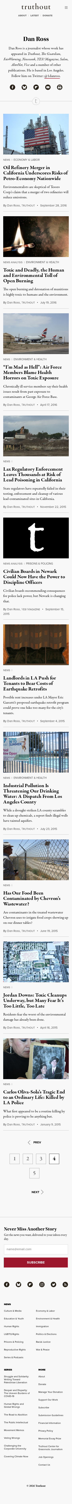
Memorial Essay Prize (49, 1438)
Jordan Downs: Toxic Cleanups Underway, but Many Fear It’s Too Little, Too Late (35, 1001)
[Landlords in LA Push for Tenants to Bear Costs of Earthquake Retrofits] (36, 644)
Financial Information (49, 1423)
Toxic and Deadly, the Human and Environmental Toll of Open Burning (33, 276)
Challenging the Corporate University (15, 1447)
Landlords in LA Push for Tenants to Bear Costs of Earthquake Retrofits (29, 684)
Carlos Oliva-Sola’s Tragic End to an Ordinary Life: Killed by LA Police (34, 1097)
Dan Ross (13, 205)
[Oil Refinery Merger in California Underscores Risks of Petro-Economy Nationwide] (36, 134)
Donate (42, 1384)
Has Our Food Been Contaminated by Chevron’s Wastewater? (31, 899)
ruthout (28, 205)
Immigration (42, 1326)
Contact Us (44, 1465)
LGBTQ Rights (11, 1334)
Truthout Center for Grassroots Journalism (50, 1448)
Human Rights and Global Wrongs (14, 1405)
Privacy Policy (45, 1431)
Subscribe (43, 1407)
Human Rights (11, 1326)
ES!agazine (30, 609)
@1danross (52, 76)
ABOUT (22, 15)
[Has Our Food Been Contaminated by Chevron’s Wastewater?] (36, 859)
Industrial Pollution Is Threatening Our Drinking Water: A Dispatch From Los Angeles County (32, 794)
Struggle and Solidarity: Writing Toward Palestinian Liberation (16, 1379)
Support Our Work (48, 1400)
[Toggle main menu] (67, 7)
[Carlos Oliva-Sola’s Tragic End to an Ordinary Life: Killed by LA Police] (36, 1058)
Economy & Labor (27, 160)
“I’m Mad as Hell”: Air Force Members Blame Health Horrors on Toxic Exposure (32, 373)
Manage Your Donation (50, 1392)
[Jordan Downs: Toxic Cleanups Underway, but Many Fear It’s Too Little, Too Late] (36, 961)
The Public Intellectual (16, 1422)
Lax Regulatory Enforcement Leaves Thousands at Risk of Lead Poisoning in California (33, 475)
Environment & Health (42, 262)
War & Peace (43, 1349)
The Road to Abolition (15, 1414)
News (6, 160)
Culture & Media (12, 1311)
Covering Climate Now (16, 1456)
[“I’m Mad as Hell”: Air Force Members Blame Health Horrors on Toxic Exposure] (36, 333)
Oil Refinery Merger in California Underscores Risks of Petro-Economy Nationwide (35, 173)
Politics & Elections (46, 1334)
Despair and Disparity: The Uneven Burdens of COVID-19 (17, 1393)
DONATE (47, 15)
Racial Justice (43, 1342)
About (41, 1376)
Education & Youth (14, 1318)
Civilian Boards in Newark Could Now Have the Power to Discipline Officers (34, 577)
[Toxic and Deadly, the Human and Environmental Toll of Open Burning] (36, 236)
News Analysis (13, 262)
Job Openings (46, 1457)
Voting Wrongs (12, 1438)
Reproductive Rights (15, 1349)
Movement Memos (14, 1430)
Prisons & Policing (39, 564)
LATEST (34, 15)
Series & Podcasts (13, 1357)
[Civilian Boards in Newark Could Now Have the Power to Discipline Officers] (36, 538)
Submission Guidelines (50, 1415)
